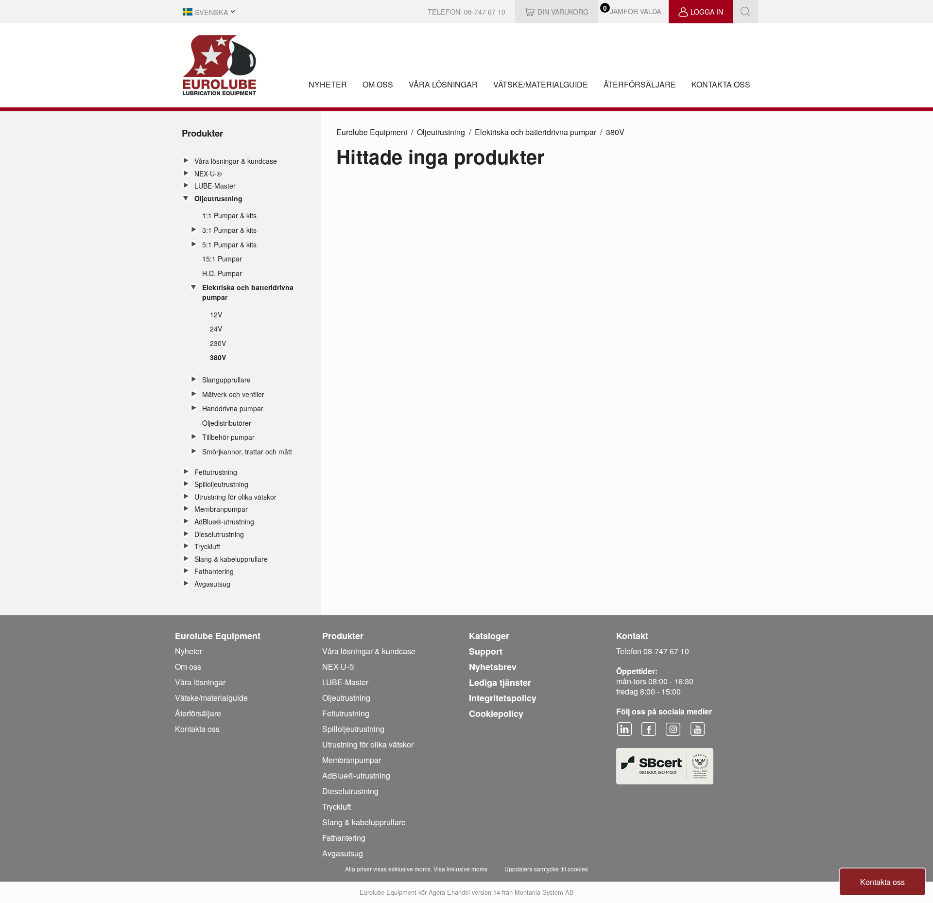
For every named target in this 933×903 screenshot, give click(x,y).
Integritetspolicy (502, 698)
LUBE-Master (215, 186)
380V (218, 357)
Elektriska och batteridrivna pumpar (248, 292)
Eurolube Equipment (371, 132)
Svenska (211, 12)
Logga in (707, 12)
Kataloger (489, 635)
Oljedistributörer (226, 423)
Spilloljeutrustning (221, 484)
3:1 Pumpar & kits (229, 230)
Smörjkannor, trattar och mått (247, 451)
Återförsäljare (640, 84)
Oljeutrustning (218, 198)
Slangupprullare (226, 379)
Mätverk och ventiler (233, 394)
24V (216, 328)
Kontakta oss (720, 84)
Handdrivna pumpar (232, 408)
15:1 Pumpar (222, 258)
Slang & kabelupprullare (231, 559)
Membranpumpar (221, 509)
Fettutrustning (215, 472)
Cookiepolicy (496, 713)
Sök (745, 11)
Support (485, 651)
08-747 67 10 (484, 12)
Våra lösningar (443, 84)
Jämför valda (635, 11)
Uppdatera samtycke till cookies (546, 869)
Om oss (378, 84)
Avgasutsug (212, 584)
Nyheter (328, 84)
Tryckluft (207, 546)
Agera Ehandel (449, 892)
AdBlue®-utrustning (224, 521)
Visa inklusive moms (460, 869)
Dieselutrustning (219, 534)
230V (218, 343)
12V (216, 314)
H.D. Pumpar (222, 273)
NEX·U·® (208, 173)
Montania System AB (544, 892)
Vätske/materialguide (540, 84)
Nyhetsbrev (493, 666)
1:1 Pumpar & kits (229, 215)
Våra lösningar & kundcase (235, 161)
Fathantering (214, 571)
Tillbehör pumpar (228, 437)
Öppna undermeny (186, 160)
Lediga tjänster (500, 682)
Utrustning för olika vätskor (235, 497)
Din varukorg (562, 12)
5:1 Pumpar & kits (229, 244)
